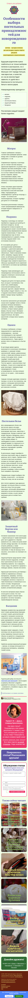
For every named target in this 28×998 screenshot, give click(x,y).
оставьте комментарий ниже (14, 737)
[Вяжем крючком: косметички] (14, 942)
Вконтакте (21, 963)
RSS (2, 988)
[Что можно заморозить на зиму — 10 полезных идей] (14, 820)
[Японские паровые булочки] (14, 891)
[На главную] (14, 14)
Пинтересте (8, 965)
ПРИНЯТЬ (19, 996)
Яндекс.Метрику (13, 993)
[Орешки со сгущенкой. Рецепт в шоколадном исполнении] (14, 844)
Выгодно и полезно (17, 47)
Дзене (14, 963)
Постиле (13, 967)
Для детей (14, 52)
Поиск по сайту (4, 987)
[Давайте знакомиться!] (14, 711)
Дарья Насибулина (18, 975)
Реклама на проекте (5, 986)
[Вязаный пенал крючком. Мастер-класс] (14, 865)
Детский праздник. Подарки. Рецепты (14, 50)
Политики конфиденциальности (16, 789)
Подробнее (9, 996)
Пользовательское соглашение (8, 980)
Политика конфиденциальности (8, 982)
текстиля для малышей (9, 681)
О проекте (3, 984)
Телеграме (17, 965)
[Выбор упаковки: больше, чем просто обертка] (14, 921)
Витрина (7, 47)
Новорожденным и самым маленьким (14, 55)
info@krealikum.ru (19, 976)
